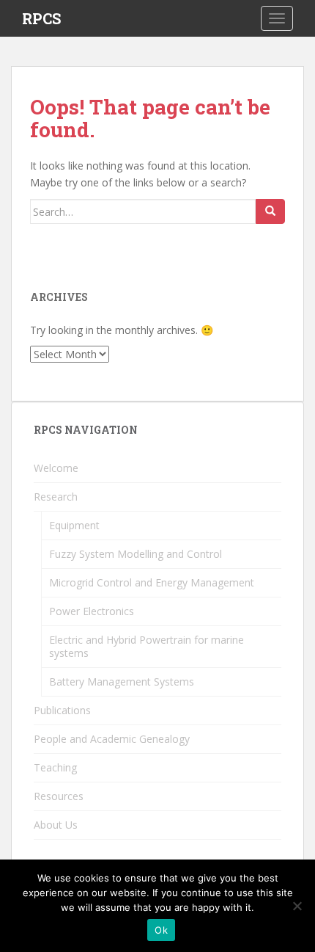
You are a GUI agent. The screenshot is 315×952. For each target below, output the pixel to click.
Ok (161, 930)
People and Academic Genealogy (112, 739)
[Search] (270, 211)
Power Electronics (91, 611)
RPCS (41, 18)
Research (56, 497)
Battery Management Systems (121, 681)
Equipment (74, 525)
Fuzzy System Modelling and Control (135, 554)
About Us (56, 825)
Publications (62, 710)
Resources (59, 796)
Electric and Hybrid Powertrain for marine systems (146, 646)
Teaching (55, 767)
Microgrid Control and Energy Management (151, 582)
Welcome (56, 468)
